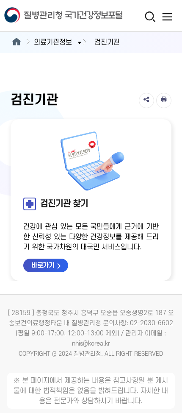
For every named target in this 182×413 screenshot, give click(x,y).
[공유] (146, 100)
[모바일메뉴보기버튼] (167, 16)
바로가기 (42, 265)
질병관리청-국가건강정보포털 (46, 16)
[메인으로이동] (16, 42)
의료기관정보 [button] (53, 42)
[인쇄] (163, 100)
